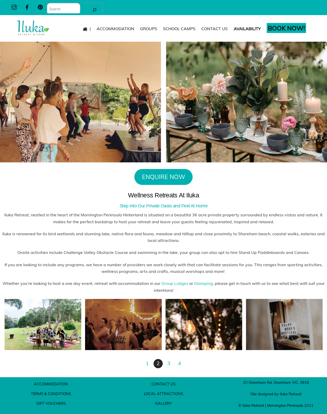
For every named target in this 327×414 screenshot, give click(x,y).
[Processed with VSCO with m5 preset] (123, 346)
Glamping (203, 283)
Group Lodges (174, 283)
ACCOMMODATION (115, 28)
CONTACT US (214, 28)
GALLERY (163, 403)
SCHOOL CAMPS (179, 28)
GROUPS (148, 28)
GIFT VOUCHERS (51, 403)
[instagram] (14, 6)
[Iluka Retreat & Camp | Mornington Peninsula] (33, 34)
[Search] (94, 10)
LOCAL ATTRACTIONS (163, 393)
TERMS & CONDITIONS (51, 393)
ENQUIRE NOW (163, 177)
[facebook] (27, 6)
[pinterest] (40, 6)
